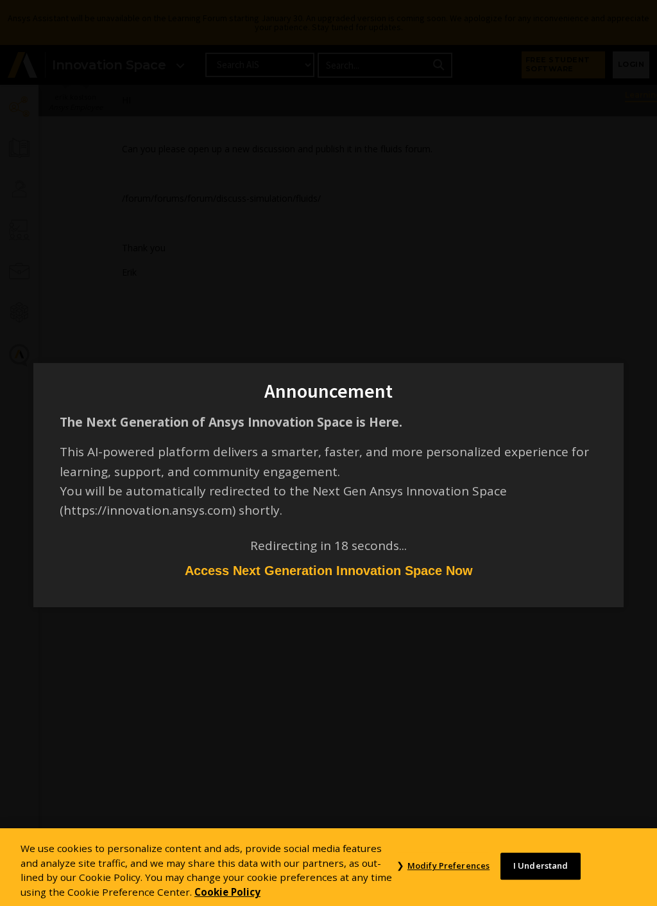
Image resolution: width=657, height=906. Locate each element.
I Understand (540, 866)
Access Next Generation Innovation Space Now (329, 571)
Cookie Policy (227, 891)
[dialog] (328, 453)
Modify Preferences (448, 866)
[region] (328, 867)
